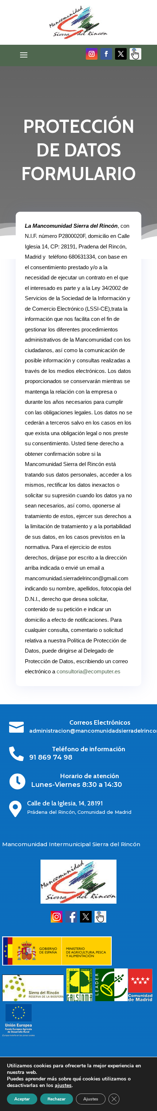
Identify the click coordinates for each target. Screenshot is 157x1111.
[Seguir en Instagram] (91, 54)
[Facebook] (71, 920)
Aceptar (22, 1099)
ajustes (63, 1085)
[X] (86, 920)
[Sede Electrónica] (100, 920)
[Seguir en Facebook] (106, 54)
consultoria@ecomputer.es (88, 671)
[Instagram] (56, 920)
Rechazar (56, 1099)
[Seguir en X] (121, 54)
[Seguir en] (135, 54)
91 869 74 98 (50, 757)
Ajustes (90, 1099)
